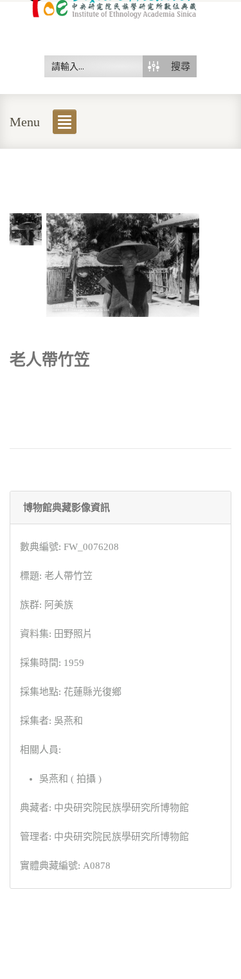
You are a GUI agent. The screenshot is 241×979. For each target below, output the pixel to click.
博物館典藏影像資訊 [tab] (66, 507)
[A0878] (26, 228)
